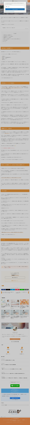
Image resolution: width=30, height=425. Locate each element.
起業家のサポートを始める (7, 37)
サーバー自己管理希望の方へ (13, 420)
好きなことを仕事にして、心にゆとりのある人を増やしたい (12, 38)
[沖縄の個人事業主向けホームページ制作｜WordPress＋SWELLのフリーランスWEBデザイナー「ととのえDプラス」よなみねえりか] (15, 1)
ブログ (2, 11)
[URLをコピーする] (26, 289)
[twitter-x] (13, 341)
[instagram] (14, 341)
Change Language (15, 9)
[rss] (18, 418)
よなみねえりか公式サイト (15, 413)
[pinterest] (17, 341)
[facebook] (11, 341)
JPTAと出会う (6, 40)
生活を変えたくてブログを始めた (8, 36)
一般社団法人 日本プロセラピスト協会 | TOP (8, 27)
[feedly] (17, 418)
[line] (15, 341)
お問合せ (19, 420)
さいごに (5, 41)
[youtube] (18, 341)
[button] (3, 289)
